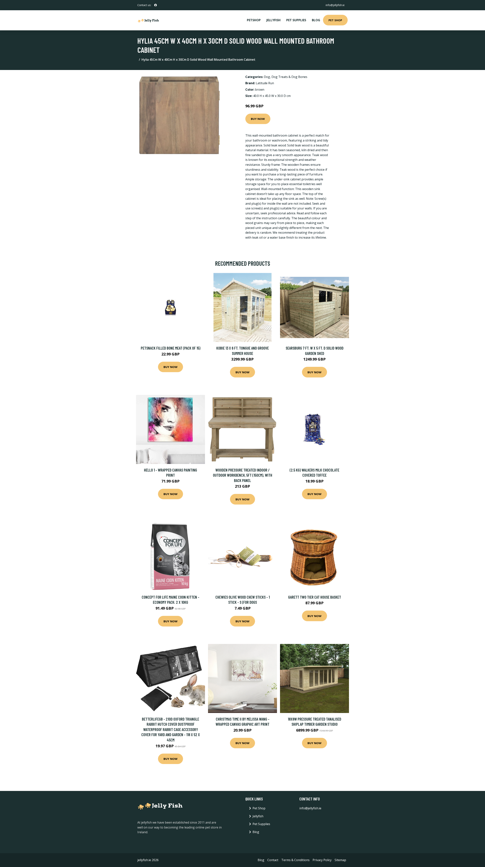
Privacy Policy (322, 860)
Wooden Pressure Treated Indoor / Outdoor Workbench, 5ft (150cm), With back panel (242, 475)
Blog (316, 20)
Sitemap (340, 860)
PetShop (254, 20)
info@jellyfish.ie (335, 5)
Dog (267, 77)
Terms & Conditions (295, 860)
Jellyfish (273, 20)
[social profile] (155, 5)
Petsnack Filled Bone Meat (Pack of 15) (170, 348)
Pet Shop (335, 20)
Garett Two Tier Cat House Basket (314, 597)
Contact (272, 860)
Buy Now (258, 119)
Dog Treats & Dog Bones (289, 77)
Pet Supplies (296, 20)
